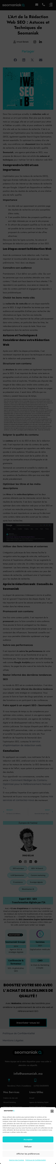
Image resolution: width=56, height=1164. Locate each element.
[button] (52, 1111)
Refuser (28, 1146)
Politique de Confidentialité (35, 1160)
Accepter (28, 1139)
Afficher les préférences (28, 1154)
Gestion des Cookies (16, 1160)
